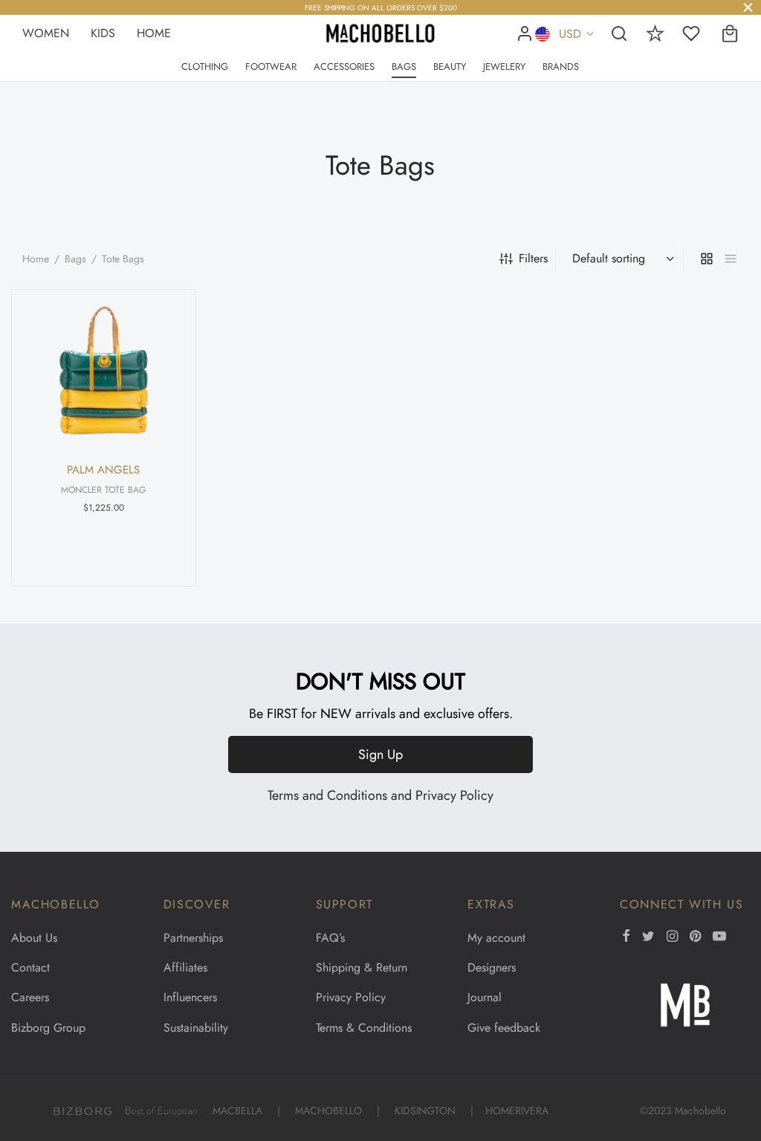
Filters (533, 258)
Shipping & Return (361, 967)
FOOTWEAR (271, 66)
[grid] (707, 258)
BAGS (404, 66)
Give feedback (503, 1027)
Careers (30, 997)
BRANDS (561, 66)
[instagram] (672, 937)
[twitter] (648, 937)
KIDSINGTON (425, 1110)
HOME (154, 33)
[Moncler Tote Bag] (103, 370)
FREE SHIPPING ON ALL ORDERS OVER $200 (381, 8)
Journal (484, 997)
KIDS (103, 33)
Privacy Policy (454, 795)
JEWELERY (504, 66)
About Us (34, 937)
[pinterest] (695, 937)
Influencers (190, 997)
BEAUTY (449, 66)
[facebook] (626, 937)
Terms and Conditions (327, 795)
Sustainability (195, 1027)
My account (496, 937)
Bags (75, 258)
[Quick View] (162, 310)
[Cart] (730, 33)
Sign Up (380, 754)
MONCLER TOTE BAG (103, 489)
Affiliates (185, 967)
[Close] (748, 7)
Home (35, 258)
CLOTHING (204, 66)
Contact (30, 967)
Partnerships (193, 937)
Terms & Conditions (364, 1027)
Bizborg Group (48, 1027)
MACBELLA (237, 1110)
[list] (730, 258)
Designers (491, 967)
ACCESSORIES (344, 66)
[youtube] (719, 937)
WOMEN (47, 33)
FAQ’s (330, 937)
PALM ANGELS (103, 469)
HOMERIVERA (516, 1110)
